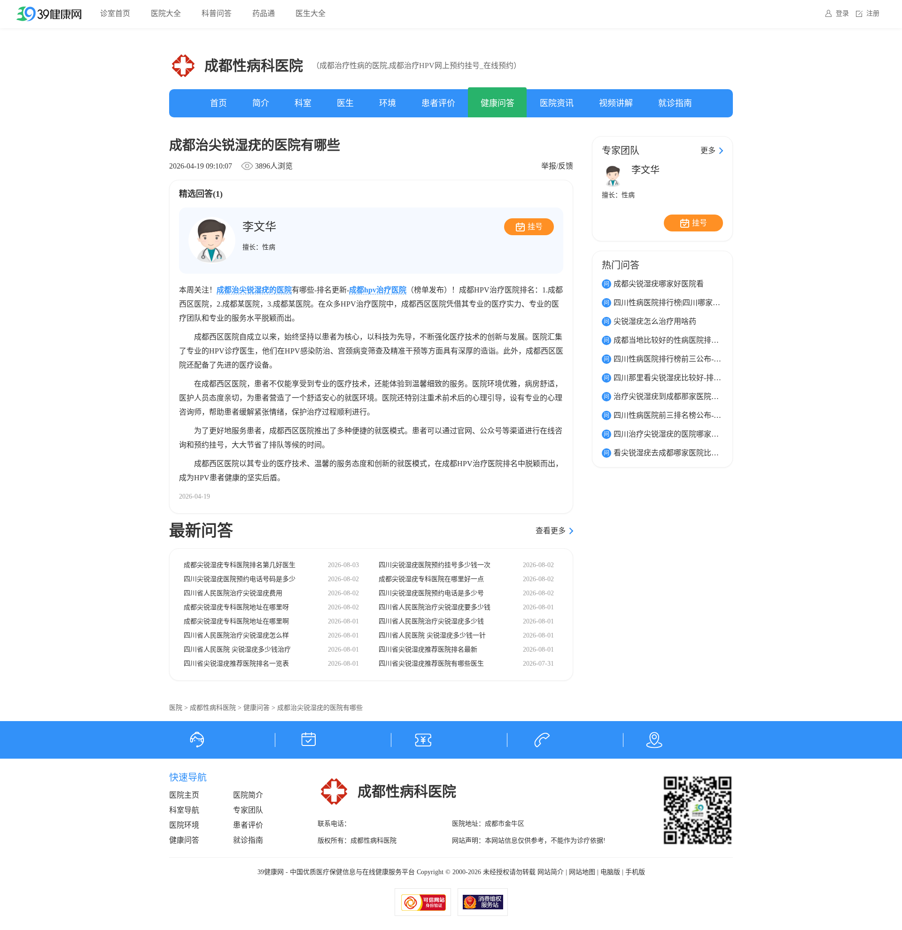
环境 (387, 103)
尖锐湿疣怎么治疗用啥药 (655, 321)
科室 (303, 103)
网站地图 (582, 872)
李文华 (259, 227)
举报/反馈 (557, 166)
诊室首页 (115, 13)
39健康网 (270, 872)
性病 (268, 247)
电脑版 (610, 872)
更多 (707, 150)
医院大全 (166, 13)
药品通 (263, 13)
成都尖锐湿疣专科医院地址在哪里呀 (236, 607)
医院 (175, 707)
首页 (218, 103)
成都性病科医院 (213, 707)
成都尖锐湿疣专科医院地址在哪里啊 (236, 621)
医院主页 (184, 795)
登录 (842, 13)
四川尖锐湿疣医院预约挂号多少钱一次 (434, 565)
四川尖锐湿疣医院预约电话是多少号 (431, 593)
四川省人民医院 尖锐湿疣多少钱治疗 (237, 649)
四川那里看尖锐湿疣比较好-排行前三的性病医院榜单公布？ (712, 378)
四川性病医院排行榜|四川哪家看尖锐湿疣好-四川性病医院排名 (717, 303)
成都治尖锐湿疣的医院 (254, 290)
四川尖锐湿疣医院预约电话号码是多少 (239, 579)
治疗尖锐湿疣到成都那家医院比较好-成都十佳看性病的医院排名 (720, 396)
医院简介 (248, 795)
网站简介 (550, 872)
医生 (345, 103)
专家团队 (248, 810)
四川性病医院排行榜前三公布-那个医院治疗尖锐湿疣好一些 (712, 359)
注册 (872, 13)
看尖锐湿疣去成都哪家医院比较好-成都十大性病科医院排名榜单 (720, 453)
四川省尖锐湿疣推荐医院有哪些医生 (431, 663)
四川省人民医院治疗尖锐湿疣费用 (233, 593)
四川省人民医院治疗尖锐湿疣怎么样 (236, 635)
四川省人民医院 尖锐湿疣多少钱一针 (432, 635)
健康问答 (497, 103)
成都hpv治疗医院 (377, 290)
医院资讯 (557, 103)
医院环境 (184, 825)
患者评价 (438, 103)
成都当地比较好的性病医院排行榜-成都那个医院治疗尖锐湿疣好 (720, 340)
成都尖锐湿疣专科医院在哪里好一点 (431, 579)
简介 (260, 103)
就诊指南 (675, 103)
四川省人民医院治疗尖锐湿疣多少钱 (431, 621)
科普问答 (217, 13)
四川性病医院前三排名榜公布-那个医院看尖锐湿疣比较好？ (712, 415)
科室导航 (184, 810)
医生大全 (310, 13)
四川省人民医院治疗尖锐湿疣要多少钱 (434, 607)
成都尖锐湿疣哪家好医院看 (659, 284)
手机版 (635, 872)
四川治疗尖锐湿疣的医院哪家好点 (670, 434)
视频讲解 (616, 103)
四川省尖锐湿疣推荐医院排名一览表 (236, 663)
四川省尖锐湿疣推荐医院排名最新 (428, 649)
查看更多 (551, 531)
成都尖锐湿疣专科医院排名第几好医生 (239, 565)
